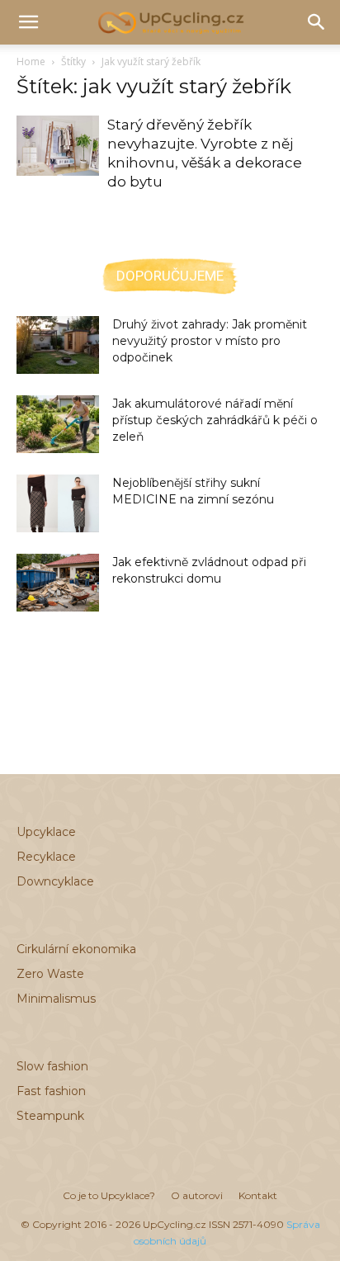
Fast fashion (51, 1091)
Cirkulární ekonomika (76, 949)
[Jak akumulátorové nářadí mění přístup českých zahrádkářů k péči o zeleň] (58, 424)
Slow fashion (52, 1066)
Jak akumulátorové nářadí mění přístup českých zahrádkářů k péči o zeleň (215, 420)
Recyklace (46, 856)
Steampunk (50, 1115)
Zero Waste (50, 973)
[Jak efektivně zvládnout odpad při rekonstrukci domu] (58, 583)
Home (31, 61)
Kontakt (257, 1195)
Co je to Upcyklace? (109, 1195)
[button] (28, 22)
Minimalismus (56, 998)
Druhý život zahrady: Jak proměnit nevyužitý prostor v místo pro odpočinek (209, 341)
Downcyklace (55, 881)
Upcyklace (46, 831)
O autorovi (197, 1195)
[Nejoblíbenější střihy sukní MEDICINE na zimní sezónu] (58, 503)
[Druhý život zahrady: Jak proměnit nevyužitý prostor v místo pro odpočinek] (58, 345)
